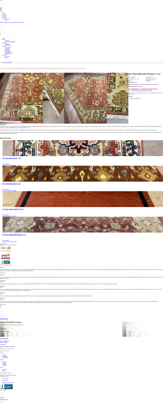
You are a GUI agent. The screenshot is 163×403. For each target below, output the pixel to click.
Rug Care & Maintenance (10, 41)
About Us (7, 40)
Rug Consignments (9, 53)
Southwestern (147, 84)
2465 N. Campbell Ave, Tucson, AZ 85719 (8, 22)
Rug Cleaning (8, 47)
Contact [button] (4, 55)
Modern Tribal (141, 84)
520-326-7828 (21, 22)
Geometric (136, 84)
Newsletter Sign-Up (4, 399)
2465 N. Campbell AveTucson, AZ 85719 (4, 342)
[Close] (1, 11)
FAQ (6, 20)
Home (4, 13)
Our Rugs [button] (5, 15)
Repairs (4, 362)
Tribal (157, 84)
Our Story (5, 355)
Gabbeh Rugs (8, 45)
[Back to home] (2, 3)
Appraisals (5, 364)
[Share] (3, 401)
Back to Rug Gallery (7, 62)
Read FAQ (2, 336)
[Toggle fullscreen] (1, 401)
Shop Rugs (7, 44)
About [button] (4, 14)
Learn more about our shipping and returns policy (140, 90)
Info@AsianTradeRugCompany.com (7, 346)
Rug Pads (7, 49)
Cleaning (4, 361)
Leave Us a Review (4, 319)
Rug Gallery (5, 356)
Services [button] (4, 16)
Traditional (153, 84)
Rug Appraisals (8, 50)
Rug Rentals (7, 52)
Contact (4, 17)
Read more (130, 96)
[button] (81, 8)
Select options (12, 165)
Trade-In (7, 54)
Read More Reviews (4, 318)
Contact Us (7, 19)
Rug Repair (7, 48)
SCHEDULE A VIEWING (134, 98)
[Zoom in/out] (0, 401)
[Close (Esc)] (4, 401)
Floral (132, 84)
